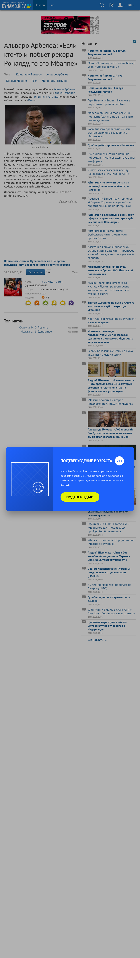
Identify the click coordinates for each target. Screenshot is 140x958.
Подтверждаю (80, 497)
